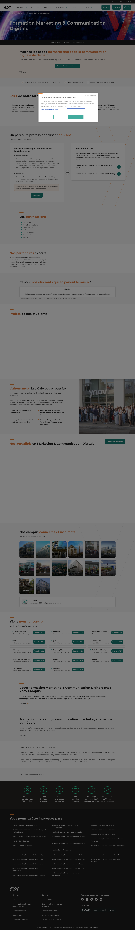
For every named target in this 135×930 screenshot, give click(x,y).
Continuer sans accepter (91, 95)
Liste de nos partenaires (47, 112)
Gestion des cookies (60, 117)
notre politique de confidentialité (76, 108)
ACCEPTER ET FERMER (75, 117)
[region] (68, 107)
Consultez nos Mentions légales (50, 109)
